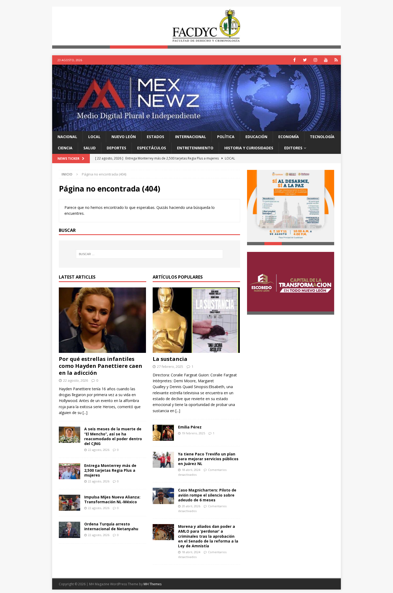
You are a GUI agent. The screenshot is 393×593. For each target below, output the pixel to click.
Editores (293, 147)
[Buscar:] (149, 254)
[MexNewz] (196, 127)
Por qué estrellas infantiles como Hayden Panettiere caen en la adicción (100, 365)
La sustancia (170, 358)
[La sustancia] (196, 320)
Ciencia (65, 147)
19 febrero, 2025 (193, 433)
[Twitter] (305, 60)
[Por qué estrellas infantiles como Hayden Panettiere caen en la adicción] (102, 320)
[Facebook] (294, 60)
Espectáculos (151, 147)
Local (94, 136)
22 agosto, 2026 (75, 380)
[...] (85, 412)
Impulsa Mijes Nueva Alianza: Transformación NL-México (112, 499)
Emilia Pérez (190, 427)
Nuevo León (123, 136)
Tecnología (322, 136)
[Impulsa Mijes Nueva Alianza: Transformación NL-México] (69, 503)
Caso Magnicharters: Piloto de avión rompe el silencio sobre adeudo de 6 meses (207, 494)
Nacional (67, 136)
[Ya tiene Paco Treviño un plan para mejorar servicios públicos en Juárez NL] (163, 460)
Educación (256, 136)
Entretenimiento (195, 147)
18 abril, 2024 (191, 470)
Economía (288, 136)
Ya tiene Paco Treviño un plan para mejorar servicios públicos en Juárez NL (208, 458)
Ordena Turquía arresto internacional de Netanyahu (111, 526)
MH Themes (152, 584)
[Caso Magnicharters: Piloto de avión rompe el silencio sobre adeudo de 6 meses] (163, 496)
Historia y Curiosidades (248, 147)
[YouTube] (325, 60)
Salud (89, 147)
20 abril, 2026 (191, 506)
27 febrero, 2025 (170, 366)
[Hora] (336, 60)
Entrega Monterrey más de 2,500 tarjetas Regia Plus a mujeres (110, 470)
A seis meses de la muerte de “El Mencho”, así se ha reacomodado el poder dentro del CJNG (113, 436)
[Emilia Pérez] (163, 432)
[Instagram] (315, 60)
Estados (155, 136)
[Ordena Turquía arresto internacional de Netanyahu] (69, 530)
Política (225, 136)
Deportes (116, 147)
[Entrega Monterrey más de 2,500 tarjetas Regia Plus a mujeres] (69, 471)
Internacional (190, 136)
